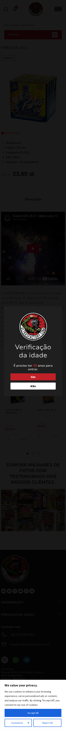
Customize (17, 722)
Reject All (47, 722)
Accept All (32, 713)
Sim (33, 377)
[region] (33, 705)
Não (33, 386)
